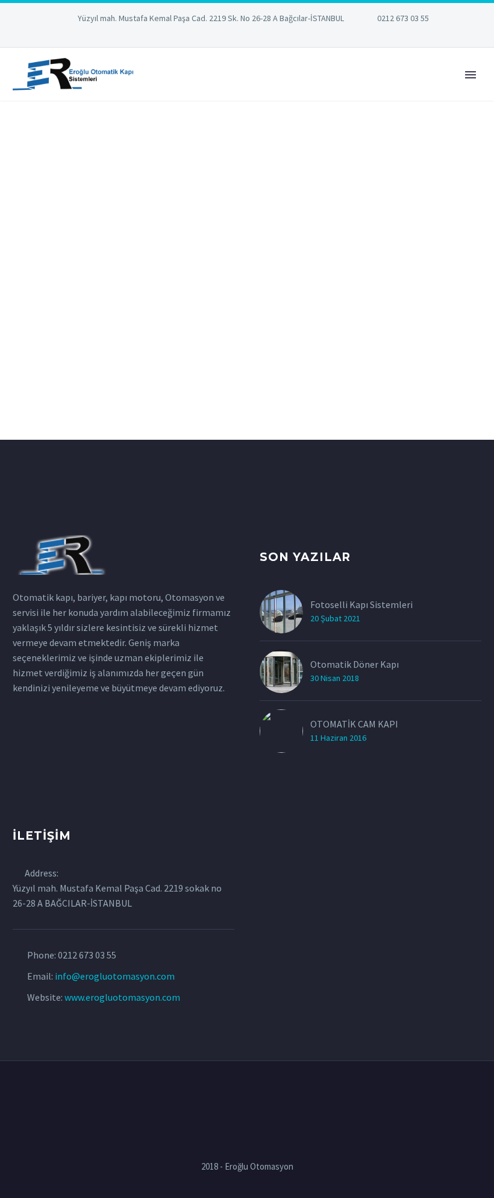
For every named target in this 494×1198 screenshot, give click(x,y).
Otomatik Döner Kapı (354, 664)
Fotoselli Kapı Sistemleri (361, 604)
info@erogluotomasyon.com (115, 976)
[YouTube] (283, 36)
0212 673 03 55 (403, 18)
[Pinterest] (265, 36)
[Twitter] (229, 36)
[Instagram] (247, 36)
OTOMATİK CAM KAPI (354, 724)
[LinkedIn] (211, 36)
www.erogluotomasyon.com (122, 997)
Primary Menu (470, 75)
